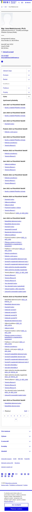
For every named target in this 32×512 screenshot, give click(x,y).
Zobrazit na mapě (8, 52)
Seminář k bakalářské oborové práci (15, 356)
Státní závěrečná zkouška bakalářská (15, 267)
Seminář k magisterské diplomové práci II (17, 264)
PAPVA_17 (8, 301)
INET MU (20, 458)
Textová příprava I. (10, 167)
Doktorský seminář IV (11, 318)
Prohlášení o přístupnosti (16, 485)
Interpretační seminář (11, 229)
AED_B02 (8, 351)
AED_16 (7, 392)
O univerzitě (5, 441)
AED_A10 (14, 392)
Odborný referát (9, 205)
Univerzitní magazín (6, 458)
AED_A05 (8, 239)
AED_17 (22, 248)
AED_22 (18, 323)
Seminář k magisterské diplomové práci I (16, 261)
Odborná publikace (10, 164)
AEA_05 (7, 372)
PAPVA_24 (14, 372)
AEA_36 (24, 299)
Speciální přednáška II (11, 367)
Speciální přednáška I (11, 365)
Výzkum (3, 436)
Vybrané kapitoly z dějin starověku (15, 289)
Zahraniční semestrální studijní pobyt (15, 291)
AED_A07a (8, 325)
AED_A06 (24, 272)
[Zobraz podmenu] (28, 431)
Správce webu (5, 485)
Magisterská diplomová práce (13, 232)
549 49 (5, 55)
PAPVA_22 (14, 377)
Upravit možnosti (8, 501)
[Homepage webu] (8, 2)
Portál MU (27, 458)
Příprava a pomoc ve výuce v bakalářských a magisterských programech (13, 244)
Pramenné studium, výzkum (13, 207)
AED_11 (23, 237)
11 (16, 419)
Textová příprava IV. (10, 280)
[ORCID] (2, 61)
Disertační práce (9, 124)
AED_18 (20, 349)
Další (25, 411)
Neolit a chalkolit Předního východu (15, 107)
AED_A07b (8, 250)
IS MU (14, 458)
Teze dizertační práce (11, 283)
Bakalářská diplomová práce (13, 221)
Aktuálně (4, 451)
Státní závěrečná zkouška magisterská (16, 270)
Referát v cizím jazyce (11, 132)
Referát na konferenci (11, 142)
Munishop (17, 463)
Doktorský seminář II (10, 312)
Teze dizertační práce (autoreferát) (14, 286)
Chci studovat (5, 431)
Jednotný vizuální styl (6, 467)
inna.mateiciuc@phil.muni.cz (10, 57)
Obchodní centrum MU (7, 463)
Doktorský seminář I (10, 309)
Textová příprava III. (10, 278)
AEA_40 (7, 377)
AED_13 (18, 213)
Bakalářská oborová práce (12, 224)
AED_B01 (25, 213)
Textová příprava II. (10, 145)
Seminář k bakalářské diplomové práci (16, 259)
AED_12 (18, 272)
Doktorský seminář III (11, 315)
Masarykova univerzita (11, 483)
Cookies (25, 485)
